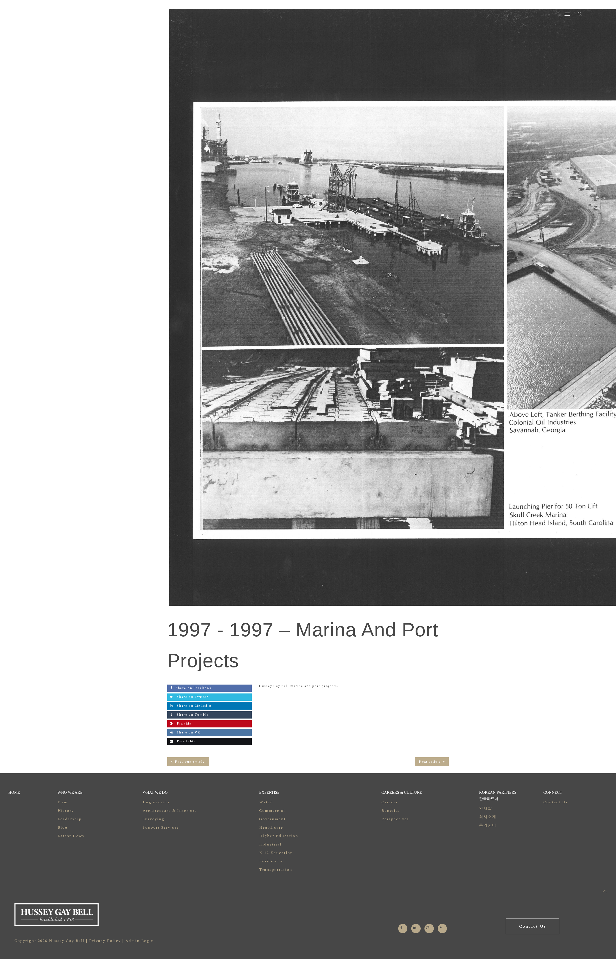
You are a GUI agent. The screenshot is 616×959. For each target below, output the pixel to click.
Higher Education (278, 836)
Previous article (190, 761)
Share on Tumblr (192, 714)
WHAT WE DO (155, 792)
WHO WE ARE (70, 792)
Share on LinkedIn (194, 705)
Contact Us (555, 802)
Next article (430, 761)
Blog (63, 827)
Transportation (275, 869)
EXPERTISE (269, 792)
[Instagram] (427, 927)
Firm (63, 802)
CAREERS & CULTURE (401, 792)
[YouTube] (440, 927)
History (66, 810)
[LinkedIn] (414, 927)
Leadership (70, 819)
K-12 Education (276, 853)
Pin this (183, 723)
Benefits (390, 810)
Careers (389, 802)
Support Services (161, 827)
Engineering (156, 802)
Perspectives (395, 819)
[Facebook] (401, 927)
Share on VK (188, 732)
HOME (14, 792)
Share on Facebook (194, 688)
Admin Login (139, 941)
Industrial (270, 844)
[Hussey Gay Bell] (50, 14)
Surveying (153, 819)
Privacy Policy (105, 941)
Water (265, 802)
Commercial (272, 810)
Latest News (71, 836)
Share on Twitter (192, 696)
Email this (185, 741)
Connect (552, 792)
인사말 (485, 808)
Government (272, 819)
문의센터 (487, 825)
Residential (271, 861)
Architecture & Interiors (170, 810)
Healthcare (271, 827)
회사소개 (487, 817)
